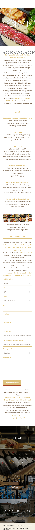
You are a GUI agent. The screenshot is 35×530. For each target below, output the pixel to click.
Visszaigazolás (8, 349)
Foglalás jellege (8, 279)
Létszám (6, 288)
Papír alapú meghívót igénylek (13, 340)
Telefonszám (7, 322)
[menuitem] (29, 4)
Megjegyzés (7, 357)
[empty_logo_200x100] (14, 4)
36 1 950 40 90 (18, 415)
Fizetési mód (7, 331)
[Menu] (29, 4)
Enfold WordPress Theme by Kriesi (23, 525)
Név (4, 305)
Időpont (6, 296)
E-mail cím (6, 314)
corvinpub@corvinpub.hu (17, 418)
